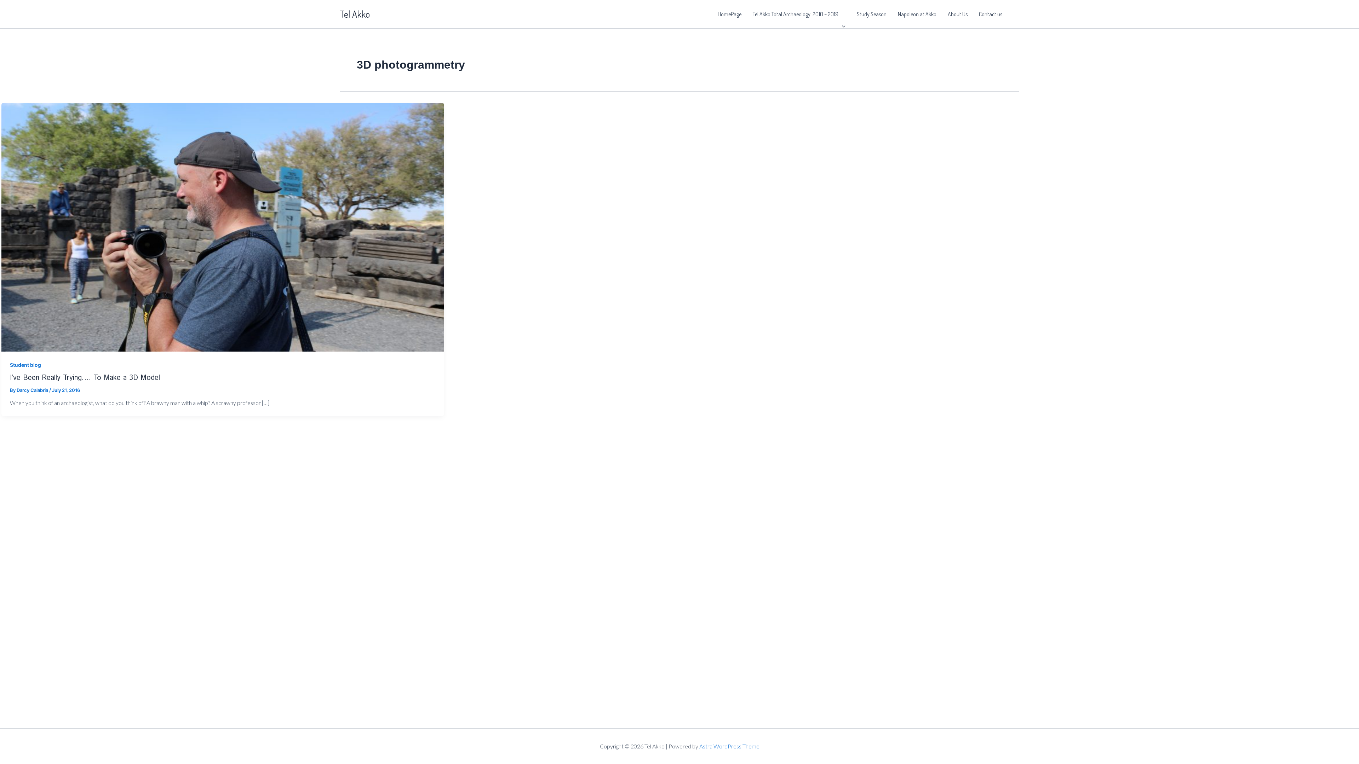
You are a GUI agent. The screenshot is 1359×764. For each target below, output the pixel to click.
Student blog (25, 365)
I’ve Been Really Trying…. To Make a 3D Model (85, 378)
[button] (841, 14)
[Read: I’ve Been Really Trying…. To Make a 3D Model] (222, 226)
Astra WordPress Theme (729, 746)
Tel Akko (355, 14)
